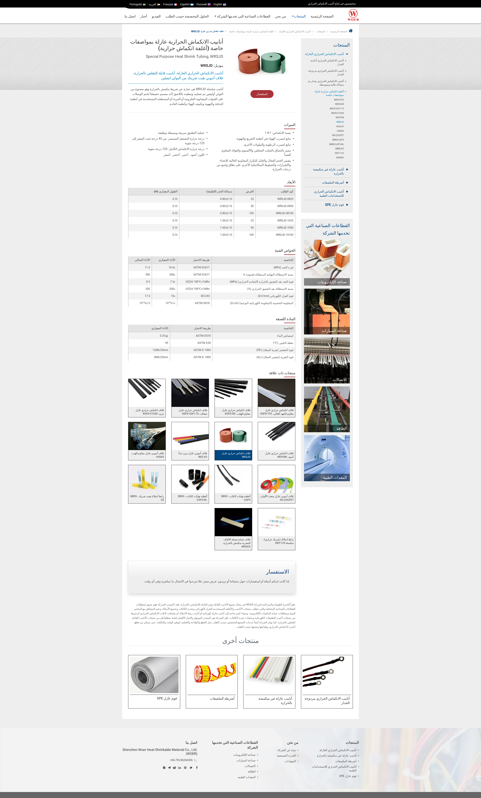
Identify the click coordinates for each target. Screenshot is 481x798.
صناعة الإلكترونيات (244, 755)
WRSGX (340, 157)
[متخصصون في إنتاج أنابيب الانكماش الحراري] (353, 15)
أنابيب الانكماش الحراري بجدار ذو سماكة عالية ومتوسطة (326, 83)
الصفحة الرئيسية (322, 16)
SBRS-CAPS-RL (336, 144)
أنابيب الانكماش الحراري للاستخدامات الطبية (329, 193)
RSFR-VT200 (337, 113)
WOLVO (340, 126)
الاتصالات (250, 766)
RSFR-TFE (339, 100)
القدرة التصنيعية (286, 755)
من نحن (280, 16)
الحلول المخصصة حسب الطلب (187, 16)
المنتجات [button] (300, 16)
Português (136, 4)
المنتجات (320, 31)
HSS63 (340, 131)
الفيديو (156, 16)
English (218, 4)
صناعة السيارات (246, 760)
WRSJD (340, 122)
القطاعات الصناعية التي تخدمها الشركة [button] (243, 16)
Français (168, 4)
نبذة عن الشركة (287, 750)
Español (185, 4)
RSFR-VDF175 (337, 108)
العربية (152, 4)
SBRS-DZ (339, 148)
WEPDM (340, 117)
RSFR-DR (339, 104)
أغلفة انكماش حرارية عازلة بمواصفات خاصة (251, 31)
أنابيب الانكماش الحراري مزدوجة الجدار (326, 72)
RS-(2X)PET (338, 135)
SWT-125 (339, 153)
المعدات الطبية (247, 777)
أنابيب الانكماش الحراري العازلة (295, 31)
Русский (202, 4)
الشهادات (290, 761)
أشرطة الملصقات (333, 182)
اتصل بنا (130, 16)
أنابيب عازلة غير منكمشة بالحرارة (328, 171)
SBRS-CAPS (338, 140)
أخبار (143, 16)
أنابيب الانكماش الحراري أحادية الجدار (327, 62)
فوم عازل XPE (334, 204)
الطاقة (252, 771)
